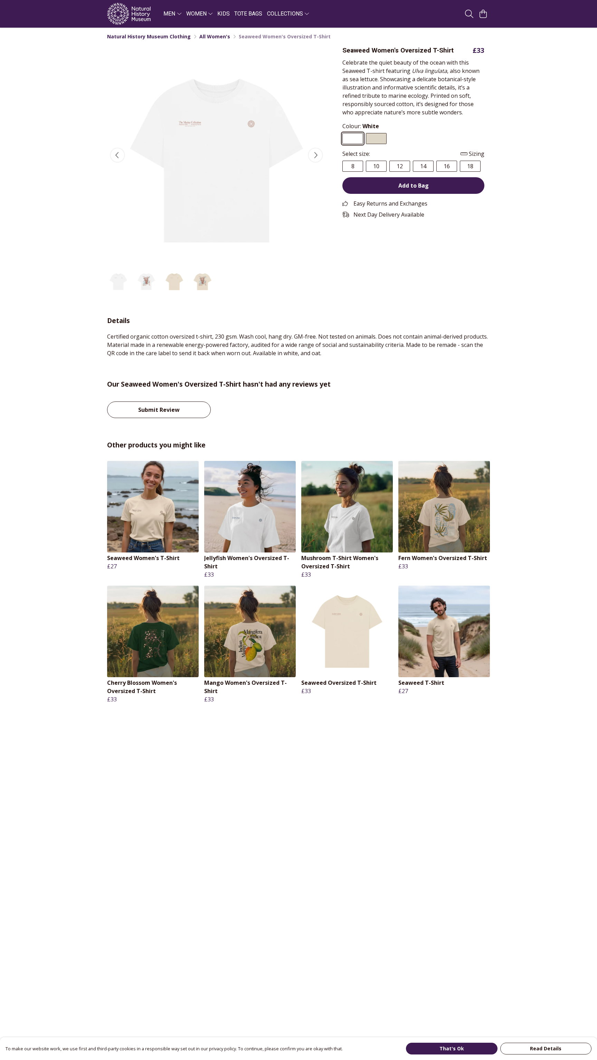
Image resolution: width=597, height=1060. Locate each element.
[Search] (469, 14)
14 (423, 166)
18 (470, 166)
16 (447, 166)
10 (376, 166)
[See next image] (315, 155)
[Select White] (352, 138)
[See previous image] (117, 155)
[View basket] (483, 14)
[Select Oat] (376, 138)
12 (400, 166)
